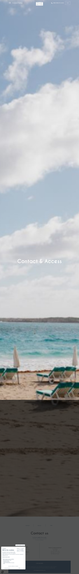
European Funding (17, 3)
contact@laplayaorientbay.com (39, 570)
